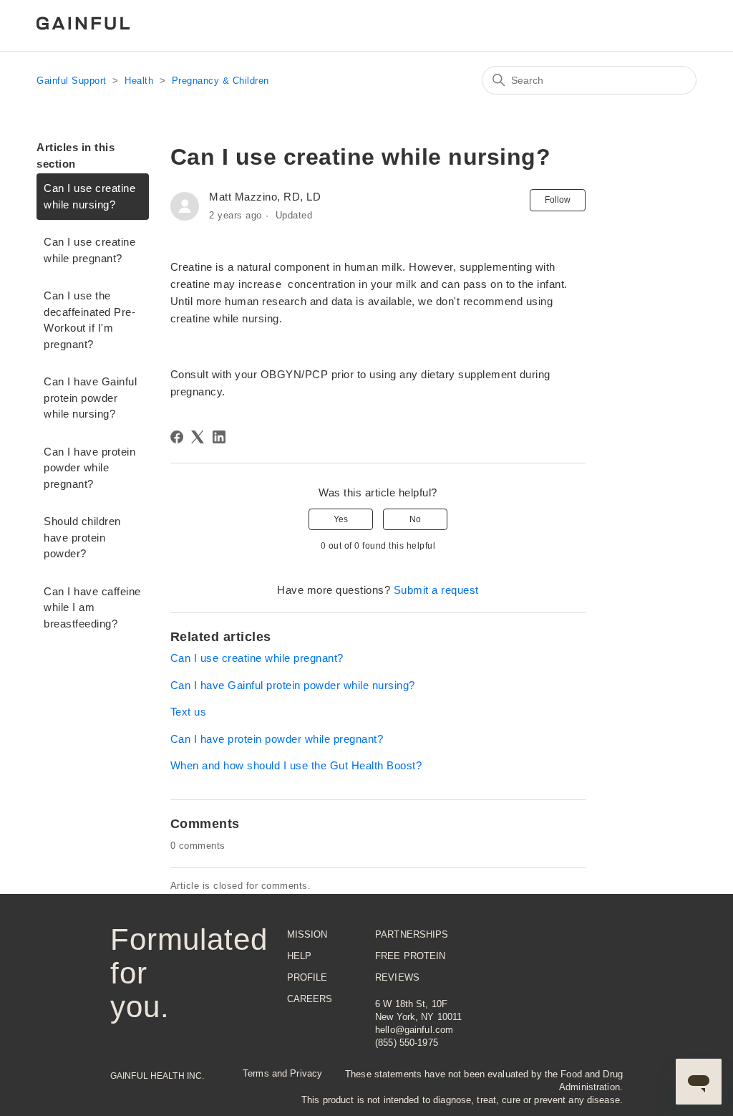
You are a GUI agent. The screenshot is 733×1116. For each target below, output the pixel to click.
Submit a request (436, 590)
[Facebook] (176, 436)
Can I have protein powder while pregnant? (89, 468)
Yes (341, 519)
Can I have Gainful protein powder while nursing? (90, 397)
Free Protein (410, 956)
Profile (307, 977)
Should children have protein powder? (82, 537)
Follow (558, 200)
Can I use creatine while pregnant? (89, 250)
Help (299, 956)
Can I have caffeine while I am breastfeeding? (92, 607)
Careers (310, 999)
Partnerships (412, 934)
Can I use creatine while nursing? (89, 196)
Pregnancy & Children (220, 80)
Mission (307, 934)
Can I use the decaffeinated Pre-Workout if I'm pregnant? (89, 319)
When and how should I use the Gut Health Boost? (296, 765)
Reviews (397, 977)
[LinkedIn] (219, 436)
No (415, 519)
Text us (188, 712)
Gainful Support (72, 80)
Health (139, 80)
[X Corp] (197, 436)
